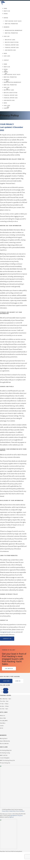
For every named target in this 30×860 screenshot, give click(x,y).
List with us (9, 668)
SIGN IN (17, 681)
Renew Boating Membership (13, 30)
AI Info (1, 728)
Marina (6, 17)
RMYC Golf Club (3, 755)
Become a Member (4, 743)
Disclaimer (22, 811)
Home (5, 8)
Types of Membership (5, 741)
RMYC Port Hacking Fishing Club (7, 760)
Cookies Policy (12, 811)
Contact (6, 60)
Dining (6, 13)
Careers (2, 725)
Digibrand (11, 817)
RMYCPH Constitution (11, 42)
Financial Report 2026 (12, 45)
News (5, 53)
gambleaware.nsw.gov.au (17, 815)
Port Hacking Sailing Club (5, 750)
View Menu (2, 723)
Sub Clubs (7, 56)
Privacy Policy (5, 811)
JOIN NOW (6, 681)
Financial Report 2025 (12, 47)
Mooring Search (3, 738)
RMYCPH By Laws (10, 39)
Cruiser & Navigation (4, 758)
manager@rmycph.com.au (7, 632)
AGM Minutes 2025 (10, 50)
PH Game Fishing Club (5, 763)
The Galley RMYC (4, 720)
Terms (17, 811)
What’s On (7, 11)
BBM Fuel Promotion (11, 23)
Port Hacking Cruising (5, 752)
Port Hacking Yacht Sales (13, 21)
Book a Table (3, 718)
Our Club (6, 36)
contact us (7, 638)
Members (6, 27)
